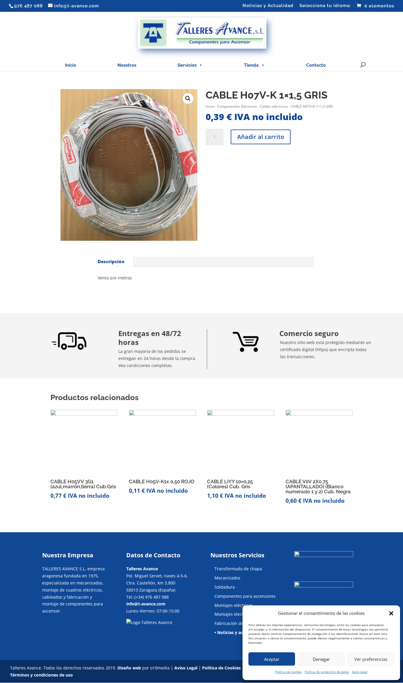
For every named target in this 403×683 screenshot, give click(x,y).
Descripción (111, 261)
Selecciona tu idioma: (325, 6)
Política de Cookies (221, 668)
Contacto (316, 65)
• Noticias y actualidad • (238, 632)
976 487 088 (28, 6)
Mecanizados (227, 578)
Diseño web (129, 668)
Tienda (251, 65)
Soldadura (224, 587)
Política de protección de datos (327, 672)
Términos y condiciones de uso (41, 675)
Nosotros (126, 65)
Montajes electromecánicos (241, 614)
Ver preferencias (370, 659)
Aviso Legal (360, 672)
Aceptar (271, 659)
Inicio (70, 65)
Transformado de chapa (238, 568)
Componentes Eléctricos (237, 106)
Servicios (187, 65)
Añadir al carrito (260, 137)
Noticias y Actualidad (268, 6)
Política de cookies (288, 672)
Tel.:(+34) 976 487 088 (147, 597)
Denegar (321, 659)
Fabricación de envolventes (241, 623)
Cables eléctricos (274, 106)
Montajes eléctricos (233, 605)
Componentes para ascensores (245, 596)
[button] (391, 613)
